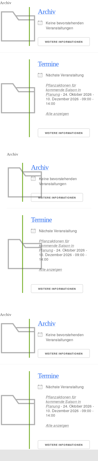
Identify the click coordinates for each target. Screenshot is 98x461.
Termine (48, 64)
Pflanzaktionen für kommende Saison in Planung (63, 90)
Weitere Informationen (64, 41)
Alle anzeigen (57, 113)
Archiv (46, 11)
